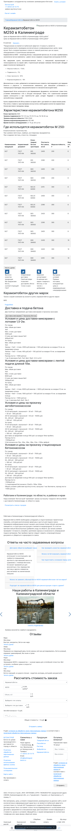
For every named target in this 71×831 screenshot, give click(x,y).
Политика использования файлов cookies (9, 762)
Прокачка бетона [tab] (29, 316)
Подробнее (9, 305)
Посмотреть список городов (15, 505)
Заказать (16, 43)
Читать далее (10, 268)
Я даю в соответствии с (32, 732)
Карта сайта (8, 774)
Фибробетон (41, 749)
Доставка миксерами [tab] (14, 316)
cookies (49, 827)
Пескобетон (41, 743)
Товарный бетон (43, 740)
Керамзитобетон (43, 752)
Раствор (40, 746)
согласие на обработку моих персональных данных (27, 731)
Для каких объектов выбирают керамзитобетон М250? (29, 548)
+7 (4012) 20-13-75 (12, 7)
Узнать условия (59, 2)
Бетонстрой (9, 5)
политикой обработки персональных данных (20, 733)
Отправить (60, 785)
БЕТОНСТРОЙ (9, 737)
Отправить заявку (35, 726)
